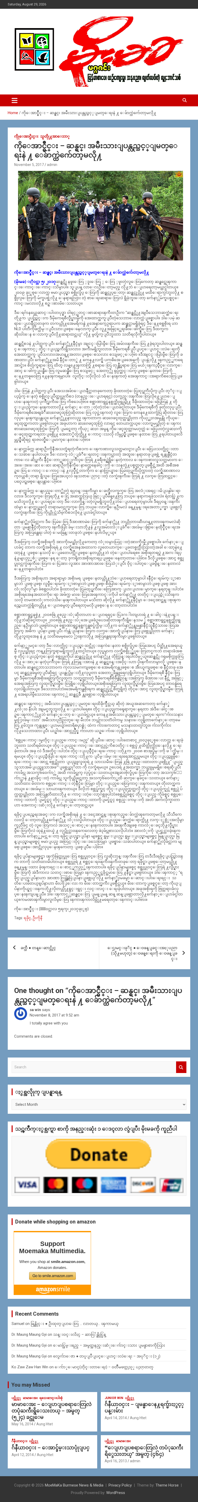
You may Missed (30, 1385)
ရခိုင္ (27, 918)
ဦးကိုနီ (37, 918)
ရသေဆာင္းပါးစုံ (51, 1398)
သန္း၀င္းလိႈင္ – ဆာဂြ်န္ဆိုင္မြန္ (79, 1334)
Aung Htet (44, 1424)
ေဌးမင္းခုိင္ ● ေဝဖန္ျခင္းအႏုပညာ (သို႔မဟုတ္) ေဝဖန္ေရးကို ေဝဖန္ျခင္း (142, 953)
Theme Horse (167, 1485)
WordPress (115, 1492)
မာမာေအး (30, 1398)
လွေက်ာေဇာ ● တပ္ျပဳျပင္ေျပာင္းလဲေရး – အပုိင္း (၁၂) (106, 1356)
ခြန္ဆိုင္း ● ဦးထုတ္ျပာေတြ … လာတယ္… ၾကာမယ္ (75, 1323)
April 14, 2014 (116, 1418)
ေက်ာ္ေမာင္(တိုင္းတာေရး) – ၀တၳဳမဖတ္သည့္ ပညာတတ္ (104, 1367)
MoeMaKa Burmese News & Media (74, 1485)
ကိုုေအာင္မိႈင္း (26, 136)
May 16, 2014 (22, 1424)
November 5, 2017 (29, 165)
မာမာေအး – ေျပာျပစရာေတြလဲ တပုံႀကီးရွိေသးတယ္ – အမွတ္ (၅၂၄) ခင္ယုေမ (52, 1410)
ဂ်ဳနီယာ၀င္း (19, 1441)
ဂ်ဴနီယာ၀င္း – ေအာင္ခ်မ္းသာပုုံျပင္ (50, 1448)
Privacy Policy (120, 1485)
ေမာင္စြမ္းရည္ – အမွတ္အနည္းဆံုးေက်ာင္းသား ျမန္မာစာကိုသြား (109, 1345)
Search (181, 1067)
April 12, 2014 (23, 1455)
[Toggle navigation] (14, 100)
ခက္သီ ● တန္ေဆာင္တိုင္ (38, 947)
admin (52, 165)
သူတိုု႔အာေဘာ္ (55, 136)
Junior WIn (114, 1398)
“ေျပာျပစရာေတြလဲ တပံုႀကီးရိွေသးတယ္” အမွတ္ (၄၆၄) (144, 1451)
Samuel (18, 1323)
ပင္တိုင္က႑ (16, 1398)
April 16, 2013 (116, 1461)
